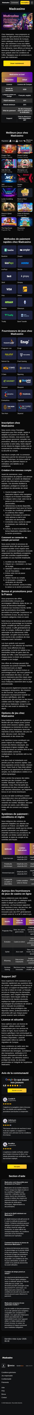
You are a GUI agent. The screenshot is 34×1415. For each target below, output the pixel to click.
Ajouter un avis (17, 1090)
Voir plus (17, 1166)
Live (13, 141)
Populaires (5, 141)
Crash (21, 141)
